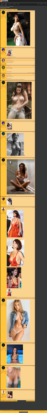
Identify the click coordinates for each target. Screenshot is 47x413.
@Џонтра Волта (11, 76)
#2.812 (34, 121)
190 (11, 9)
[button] (11, 4)
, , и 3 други (12, 364)
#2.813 (34, 132)
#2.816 (34, 207)
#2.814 (34, 158)
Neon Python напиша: (9, 60)
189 (10, 9)
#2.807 (34, 48)
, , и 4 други (11, 130)
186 (6, 9)
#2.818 (34, 343)
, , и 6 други (11, 388)
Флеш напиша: (8, 75)
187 (7, 9)
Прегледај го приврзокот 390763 (10, 61)
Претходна (2, 9)
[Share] (32, 48)
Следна (16, 9)
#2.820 (34, 390)
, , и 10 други (13, 156)
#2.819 (34, 366)
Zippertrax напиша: (9, 67)
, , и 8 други (11, 46)
